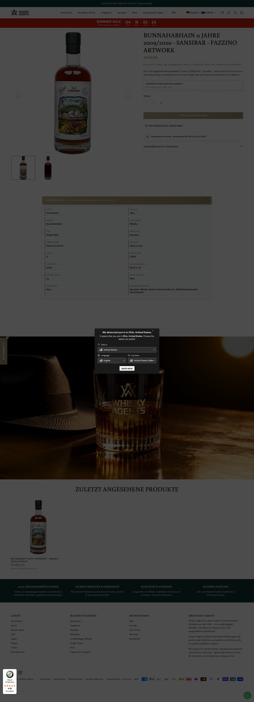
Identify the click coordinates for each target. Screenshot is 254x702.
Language (105, 355)
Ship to (104, 344)
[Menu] (15, 671)
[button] (127, 349)
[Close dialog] (153, 330)
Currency (135, 355)
